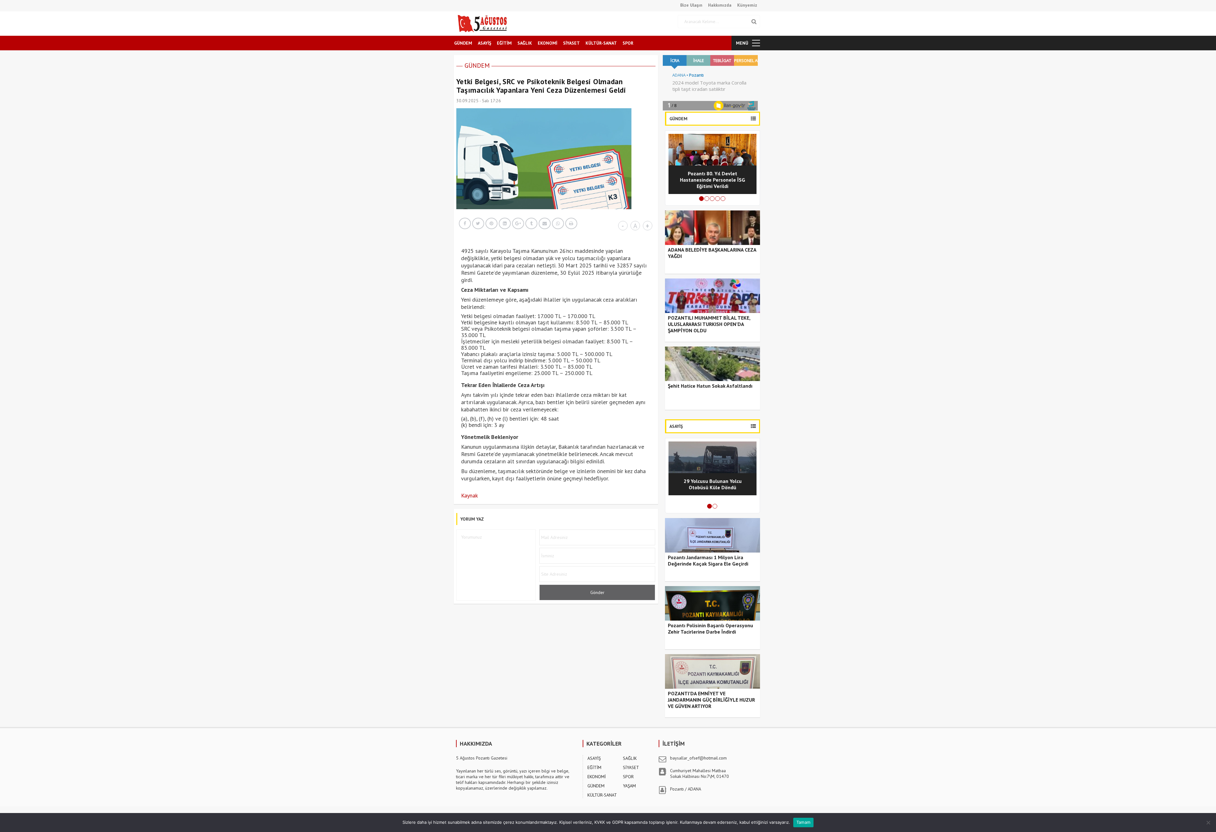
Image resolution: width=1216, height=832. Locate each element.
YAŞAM (629, 786)
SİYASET (571, 43)
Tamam (803, 822)
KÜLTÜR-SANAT (601, 43)
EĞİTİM (504, 43)
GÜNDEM (463, 43)
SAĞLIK (524, 43)
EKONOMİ (547, 43)
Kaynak (469, 495)
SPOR (628, 43)
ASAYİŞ (484, 43)
